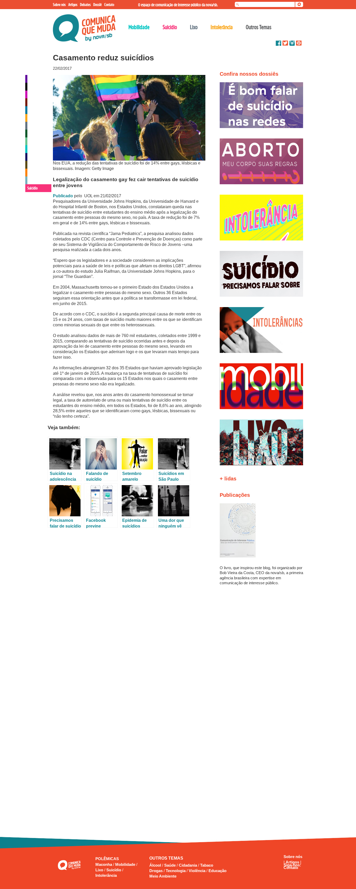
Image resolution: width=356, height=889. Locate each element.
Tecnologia (176, 870)
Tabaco (206, 865)
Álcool (155, 865)
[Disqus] (128, 600)
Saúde (170, 865)
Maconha (104, 864)
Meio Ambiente (162, 876)
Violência (197, 870)
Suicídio (114, 870)
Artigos (293, 862)
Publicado (63, 196)
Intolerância (106, 875)
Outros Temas (258, 27)
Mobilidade (125, 864)
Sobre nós (293, 856)
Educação (217, 870)
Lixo (99, 870)
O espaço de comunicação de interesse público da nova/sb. (178, 5)
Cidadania (188, 865)
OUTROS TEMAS (166, 858)
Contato (291, 867)
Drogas (156, 870)
